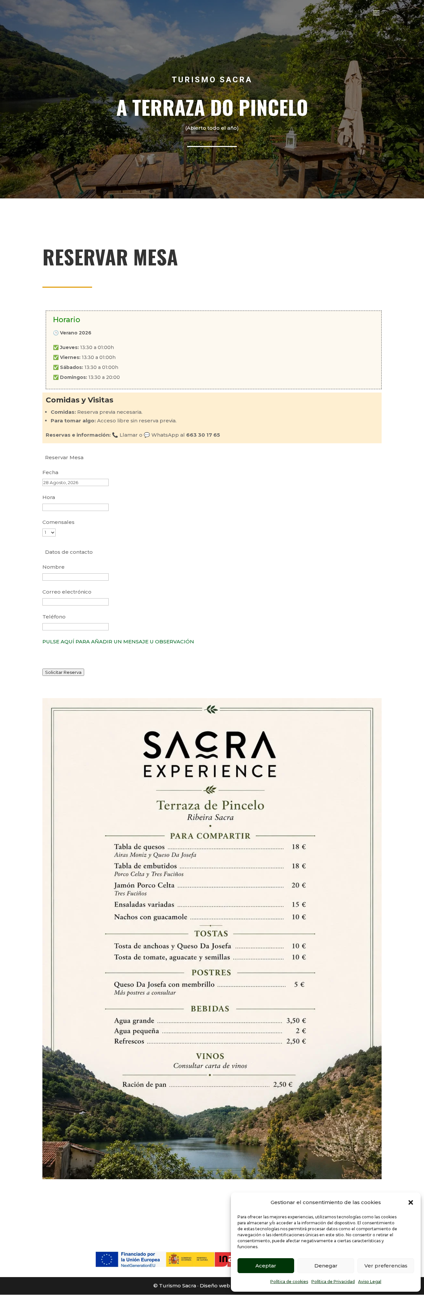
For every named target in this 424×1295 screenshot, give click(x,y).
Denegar (326, 1265)
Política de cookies (289, 1281)
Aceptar (265, 1265)
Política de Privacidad (333, 1281)
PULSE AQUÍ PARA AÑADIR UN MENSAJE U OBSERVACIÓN (118, 641)
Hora (48, 497)
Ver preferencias (385, 1265)
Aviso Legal (369, 1281)
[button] (410, 1202)
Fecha (50, 472)
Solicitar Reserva (63, 672)
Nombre (53, 567)
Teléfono (54, 616)
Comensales (58, 522)
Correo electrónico (66, 592)
